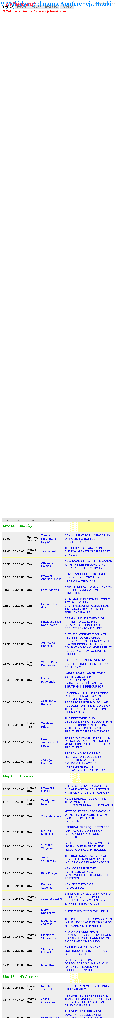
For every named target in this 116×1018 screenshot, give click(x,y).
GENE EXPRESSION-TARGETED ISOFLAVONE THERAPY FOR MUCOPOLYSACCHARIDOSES (87, 846)
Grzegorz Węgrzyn (47, 846)
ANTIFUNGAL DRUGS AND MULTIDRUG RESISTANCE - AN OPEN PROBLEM (86, 951)
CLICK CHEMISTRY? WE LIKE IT (86, 911)
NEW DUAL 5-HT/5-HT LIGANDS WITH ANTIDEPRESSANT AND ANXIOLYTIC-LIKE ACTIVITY (88, 564)
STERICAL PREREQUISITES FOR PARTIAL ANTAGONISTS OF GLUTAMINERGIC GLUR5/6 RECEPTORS (87, 832)
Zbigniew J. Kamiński (48, 702)
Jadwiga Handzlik (46, 761)
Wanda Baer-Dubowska (49, 663)
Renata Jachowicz (48, 988)
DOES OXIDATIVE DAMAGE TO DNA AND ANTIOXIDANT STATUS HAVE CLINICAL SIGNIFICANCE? (87, 789)
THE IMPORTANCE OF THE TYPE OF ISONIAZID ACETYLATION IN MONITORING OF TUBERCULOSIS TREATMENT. (88, 742)
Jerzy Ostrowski (51, 898)
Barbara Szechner (47, 886)
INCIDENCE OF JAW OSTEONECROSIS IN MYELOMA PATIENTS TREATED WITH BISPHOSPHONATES (87, 965)
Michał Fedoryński (48, 680)
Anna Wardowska (48, 859)
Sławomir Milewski (47, 951)
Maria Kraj (47, 965)
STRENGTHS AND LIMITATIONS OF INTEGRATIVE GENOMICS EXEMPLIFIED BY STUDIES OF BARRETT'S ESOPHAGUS (88, 898)
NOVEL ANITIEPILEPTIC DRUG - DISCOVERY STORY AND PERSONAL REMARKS (86, 577)
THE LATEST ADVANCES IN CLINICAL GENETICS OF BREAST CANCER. (87, 551)
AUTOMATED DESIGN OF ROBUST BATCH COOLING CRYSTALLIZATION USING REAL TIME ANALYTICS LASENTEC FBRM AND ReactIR (88, 606)
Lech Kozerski (50, 589)
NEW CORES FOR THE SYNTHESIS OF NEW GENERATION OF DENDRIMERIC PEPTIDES (87, 873)
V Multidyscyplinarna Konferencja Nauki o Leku (35, 11)
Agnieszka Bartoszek (48, 644)
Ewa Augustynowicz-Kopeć (51, 742)
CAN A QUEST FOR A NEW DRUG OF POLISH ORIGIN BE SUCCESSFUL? (87, 539)
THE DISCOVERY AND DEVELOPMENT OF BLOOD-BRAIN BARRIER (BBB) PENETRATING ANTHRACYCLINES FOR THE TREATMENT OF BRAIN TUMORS (88, 725)
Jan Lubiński (49, 551)
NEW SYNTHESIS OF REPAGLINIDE (79, 886)
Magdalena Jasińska (48, 922)
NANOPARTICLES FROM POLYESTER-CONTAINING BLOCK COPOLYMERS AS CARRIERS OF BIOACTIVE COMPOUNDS (88, 936)
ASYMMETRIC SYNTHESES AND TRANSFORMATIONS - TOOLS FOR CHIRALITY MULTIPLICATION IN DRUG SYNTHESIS (88, 1000)
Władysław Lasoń (48, 802)
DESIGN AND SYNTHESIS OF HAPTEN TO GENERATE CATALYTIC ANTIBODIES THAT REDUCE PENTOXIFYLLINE (85, 623)
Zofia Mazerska (51, 816)
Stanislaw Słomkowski (49, 936)
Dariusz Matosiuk (47, 832)
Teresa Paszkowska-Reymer (49, 539)
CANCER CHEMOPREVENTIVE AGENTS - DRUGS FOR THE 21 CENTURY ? (87, 664)
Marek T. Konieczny (48, 911)
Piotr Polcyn (49, 873)
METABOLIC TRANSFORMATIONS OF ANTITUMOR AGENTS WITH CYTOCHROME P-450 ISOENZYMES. (88, 816)
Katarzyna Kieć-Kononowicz (51, 623)
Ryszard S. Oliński (48, 789)
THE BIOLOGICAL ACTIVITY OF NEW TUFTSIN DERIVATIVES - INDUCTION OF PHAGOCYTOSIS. (87, 859)
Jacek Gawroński (48, 1000)
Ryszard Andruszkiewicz (51, 577)
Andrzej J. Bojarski (47, 564)
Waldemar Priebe (47, 725)
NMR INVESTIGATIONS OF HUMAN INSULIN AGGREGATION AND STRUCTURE (88, 590)
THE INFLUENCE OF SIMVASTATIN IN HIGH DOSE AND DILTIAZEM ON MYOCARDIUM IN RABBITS (88, 922)
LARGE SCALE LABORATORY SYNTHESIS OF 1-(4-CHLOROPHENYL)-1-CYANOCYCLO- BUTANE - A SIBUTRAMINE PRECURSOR (85, 680)
